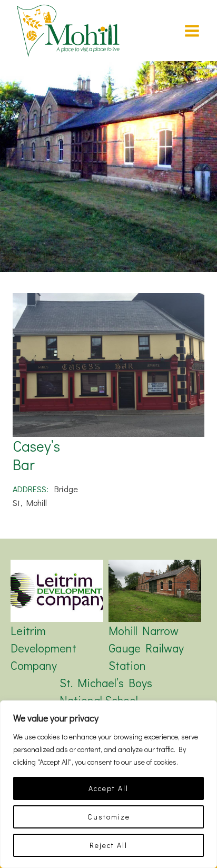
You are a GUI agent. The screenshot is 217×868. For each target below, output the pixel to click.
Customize (108, 817)
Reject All (108, 845)
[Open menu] (191, 30)
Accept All (108, 788)
